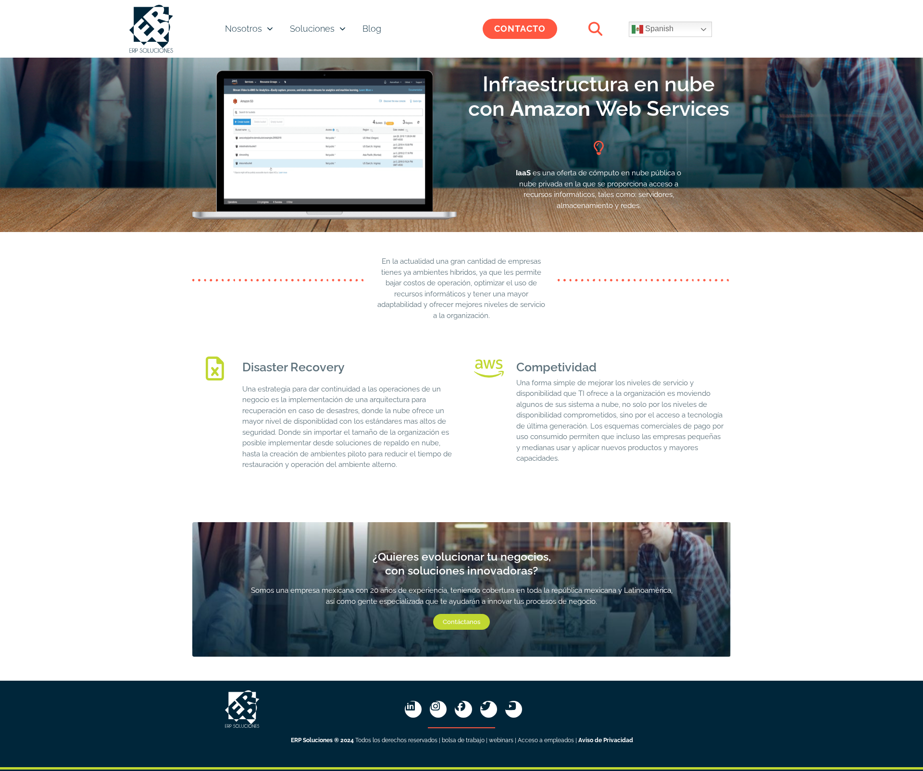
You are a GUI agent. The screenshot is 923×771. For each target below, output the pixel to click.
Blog (371, 29)
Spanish (658, 28)
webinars (501, 740)
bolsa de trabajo (463, 740)
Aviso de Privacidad (605, 740)
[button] (596, 29)
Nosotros (243, 29)
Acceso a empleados (546, 740)
